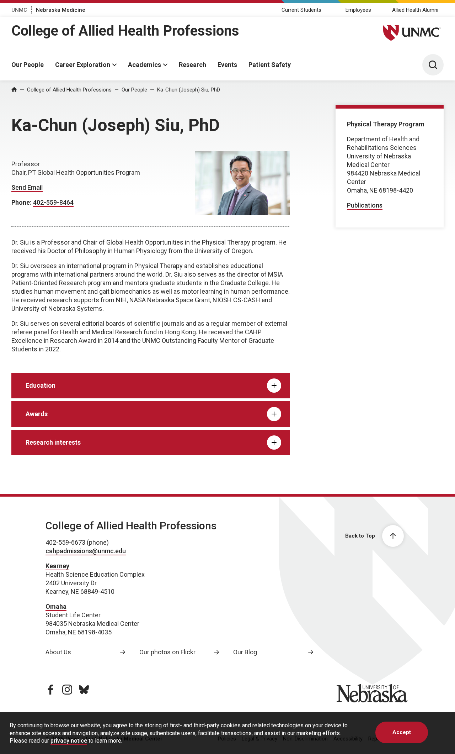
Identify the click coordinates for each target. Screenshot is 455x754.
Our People (27, 64)
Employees (358, 10)
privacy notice (68, 740)
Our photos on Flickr (167, 652)
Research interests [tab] (53, 442)
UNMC (19, 10)
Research (192, 64)
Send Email (27, 187)
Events (227, 64)
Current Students (301, 10)
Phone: (22, 202)
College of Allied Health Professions (125, 30)
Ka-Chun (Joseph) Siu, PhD (188, 90)
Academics (144, 64)
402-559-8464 (53, 202)
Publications (364, 205)
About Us (58, 652)
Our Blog (245, 652)
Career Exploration (82, 64)
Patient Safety (269, 64)
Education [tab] (40, 385)
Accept (401, 732)
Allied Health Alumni (415, 10)
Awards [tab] (37, 414)
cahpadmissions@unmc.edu (86, 551)
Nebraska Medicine (60, 10)
